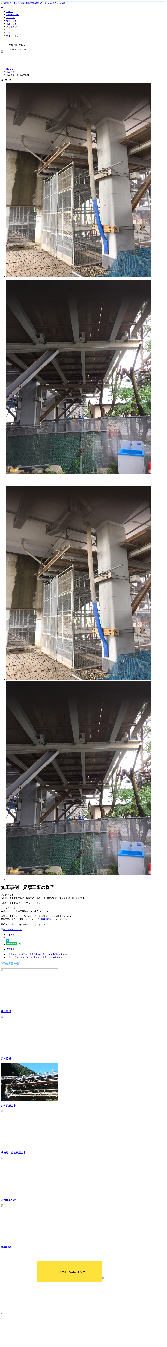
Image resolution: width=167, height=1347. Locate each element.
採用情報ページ (48, 919)
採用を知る (11, 23)
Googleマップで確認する (13, 1323)
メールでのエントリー (71, 1271)
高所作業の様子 (9, 1199)
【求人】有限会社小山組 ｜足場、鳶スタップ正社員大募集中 (29, 1338)
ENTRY (10, 52)
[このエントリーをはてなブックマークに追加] (7, 940)
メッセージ (11, 26)
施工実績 (10, 949)
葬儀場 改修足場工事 (13, 1152)
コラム (9, 32)
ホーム (9, 11)
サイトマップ (12, 35)
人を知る (10, 17)
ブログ (9, 29)
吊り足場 (6, 1011)
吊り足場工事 (8, 1105)
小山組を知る (12, 14)
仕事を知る (11, 20)
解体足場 (6, 1247)
